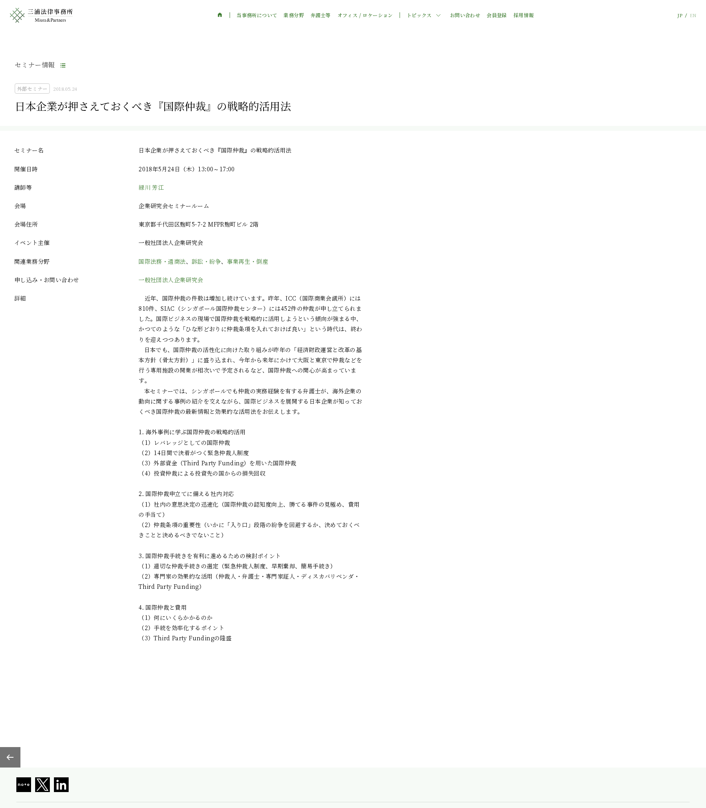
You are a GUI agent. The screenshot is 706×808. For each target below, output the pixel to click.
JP (679, 15)
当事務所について (257, 15)
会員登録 (497, 15)
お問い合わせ (465, 15)
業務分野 (294, 15)
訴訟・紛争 (206, 261)
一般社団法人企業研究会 (171, 280)
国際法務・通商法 (162, 261)
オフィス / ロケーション (365, 15)
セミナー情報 (35, 65)
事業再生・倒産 (247, 261)
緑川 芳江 (151, 187)
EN (693, 15)
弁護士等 (321, 15)
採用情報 (524, 15)
